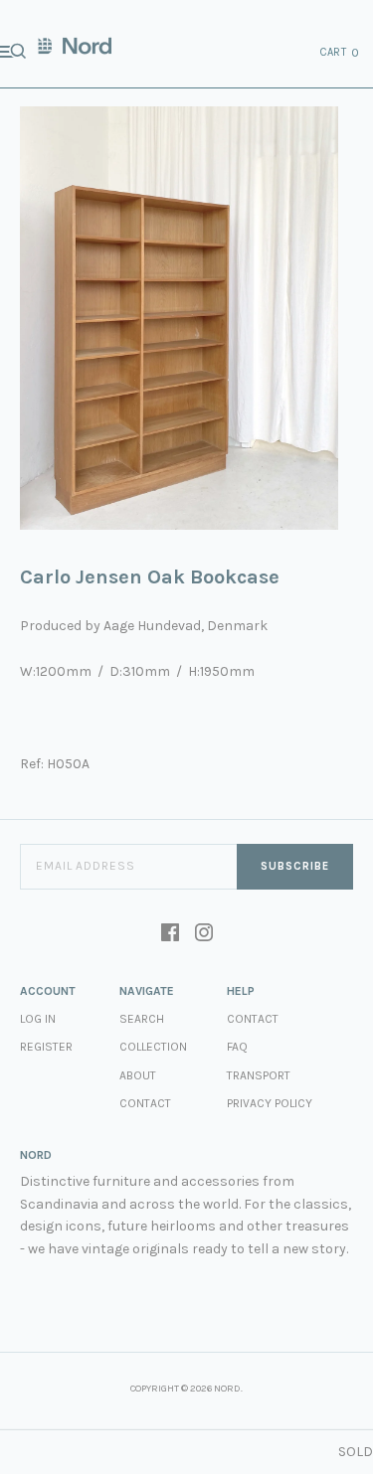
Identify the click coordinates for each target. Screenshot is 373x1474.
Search (141, 1019)
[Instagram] (204, 934)
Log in (38, 1019)
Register (46, 1047)
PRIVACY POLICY (269, 1103)
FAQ (237, 1047)
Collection (153, 1047)
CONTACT (253, 1019)
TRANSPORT (258, 1075)
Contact (145, 1103)
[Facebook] (170, 934)
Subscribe (295, 866)
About (137, 1075)
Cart (340, 53)
